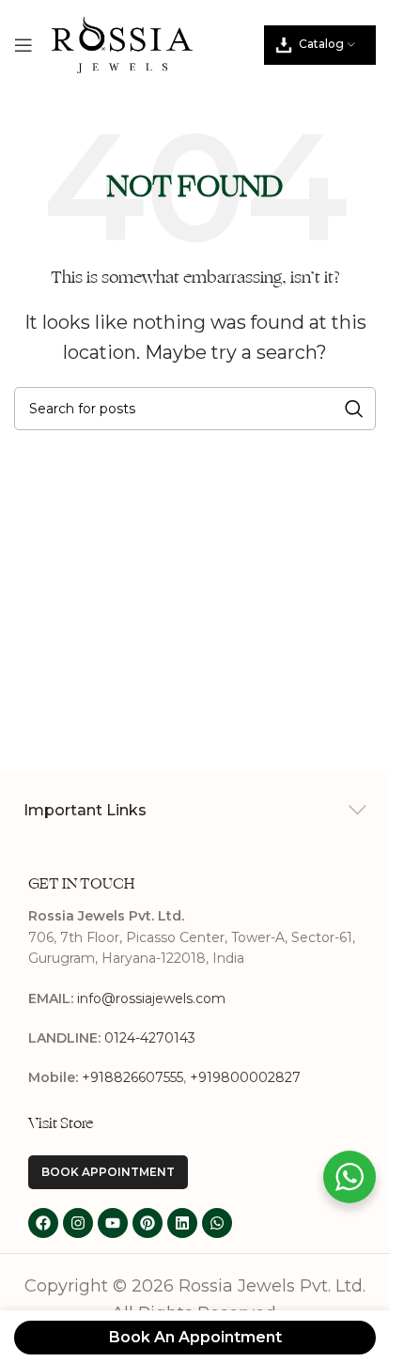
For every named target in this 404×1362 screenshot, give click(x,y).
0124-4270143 (149, 1037)
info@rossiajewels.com (151, 998)
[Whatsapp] (217, 1223)
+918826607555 (132, 1077)
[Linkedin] (182, 1223)
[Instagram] (78, 1223)
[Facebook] (43, 1223)
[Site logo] (122, 43)
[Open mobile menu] (23, 45)
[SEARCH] (354, 408)
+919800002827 (245, 1077)
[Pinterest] (147, 1223)
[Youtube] (113, 1223)
